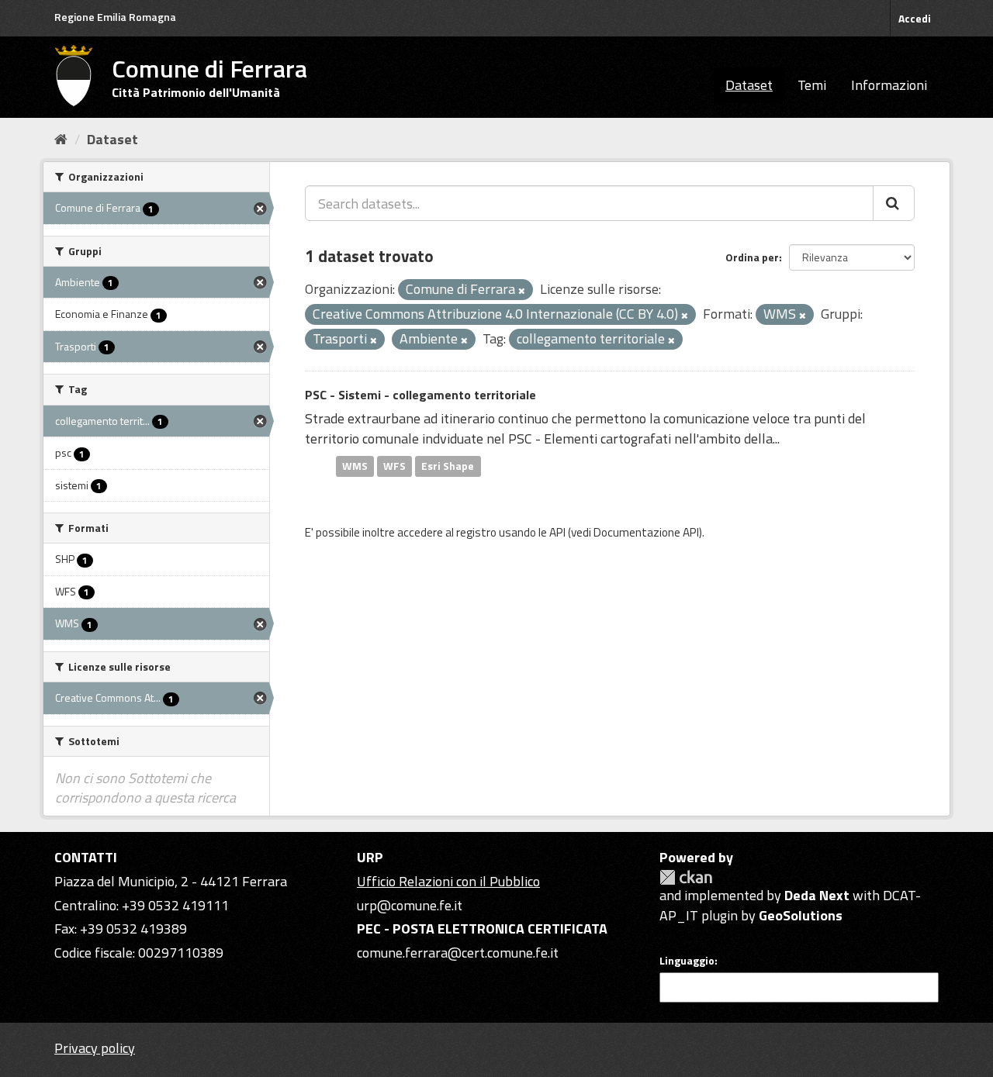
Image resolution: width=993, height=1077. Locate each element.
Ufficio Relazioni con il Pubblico (448, 881)
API (557, 532)
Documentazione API (646, 532)
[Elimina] (521, 291)
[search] (894, 203)
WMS (355, 466)
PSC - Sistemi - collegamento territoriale (420, 394)
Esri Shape (447, 466)
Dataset (749, 84)
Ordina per (752, 257)
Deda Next (816, 895)
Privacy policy (94, 1047)
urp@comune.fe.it (409, 905)
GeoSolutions (800, 915)
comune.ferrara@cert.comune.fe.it (458, 952)
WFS (394, 466)
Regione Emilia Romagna (115, 17)
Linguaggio (686, 960)
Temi (812, 84)
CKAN (685, 877)
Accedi (914, 18)
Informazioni (889, 84)
